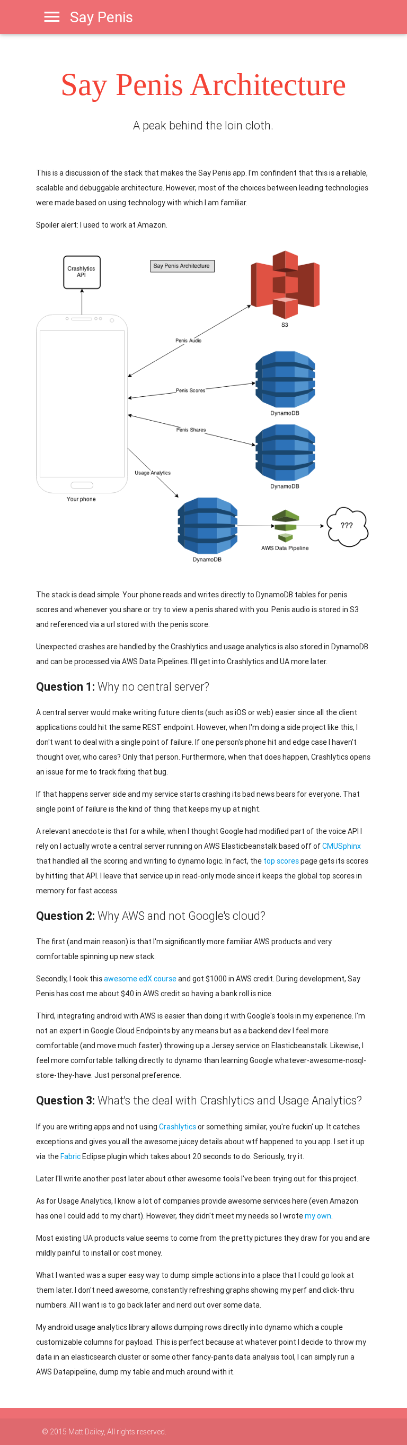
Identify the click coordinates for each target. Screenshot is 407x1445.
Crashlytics (177, 1126)
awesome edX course (140, 978)
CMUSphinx (341, 846)
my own (318, 1216)
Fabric (70, 1156)
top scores (281, 861)
